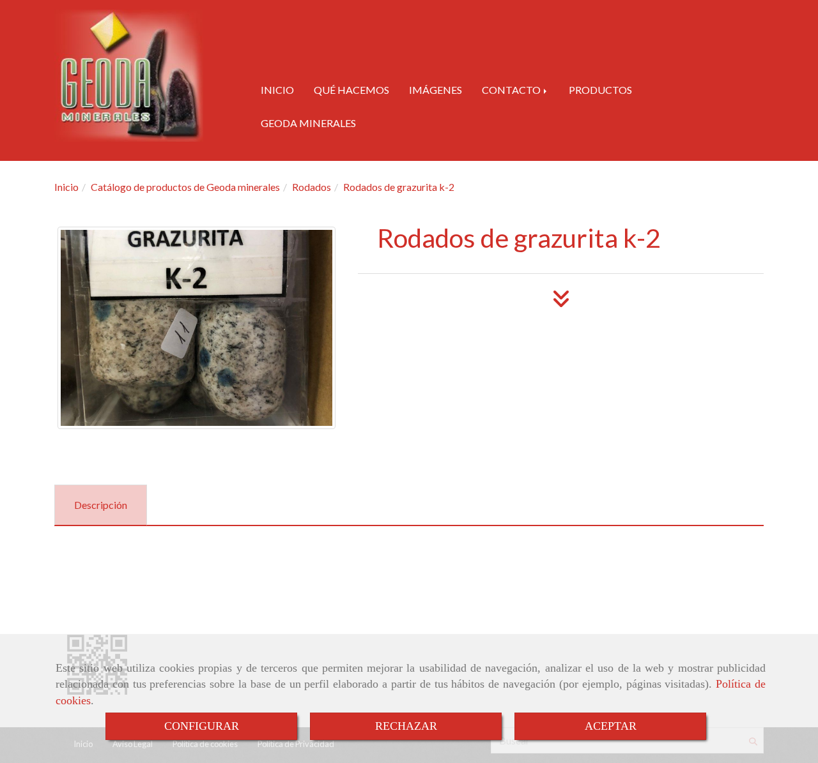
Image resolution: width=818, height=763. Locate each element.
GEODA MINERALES (308, 123)
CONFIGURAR (201, 726)
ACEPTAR (611, 726)
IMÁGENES (435, 90)
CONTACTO (512, 90)
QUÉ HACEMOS (351, 90)
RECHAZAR (406, 726)
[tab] (100, 505)
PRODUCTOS (600, 90)
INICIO (277, 90)
